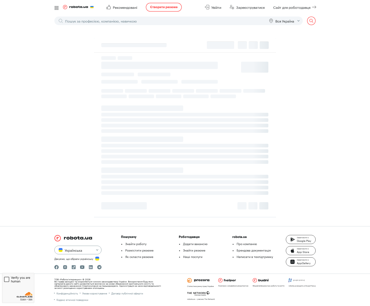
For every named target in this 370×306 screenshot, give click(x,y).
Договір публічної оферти (127, 293)
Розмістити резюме (139, 250)
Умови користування (94, 293)
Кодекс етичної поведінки (72, 299)
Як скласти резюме (139, 256)
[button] (301, 239)
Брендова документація (254, 250)
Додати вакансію (195, 243)
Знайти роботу (135, 243)
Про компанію (247, 243)
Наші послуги (192, 256)
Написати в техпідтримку (255, 256)
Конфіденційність (67, 293)
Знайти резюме (194, 250)
